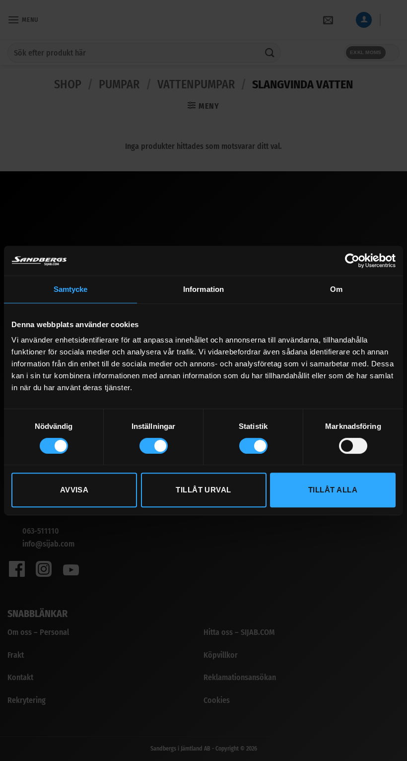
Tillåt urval (203, 489)
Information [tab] (203, 289)
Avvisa (74, 489)
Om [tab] (336, 289)
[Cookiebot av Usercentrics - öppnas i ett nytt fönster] (352, 260)
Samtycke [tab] (71, 289)
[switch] (153, 446)
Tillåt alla (332, 489)
